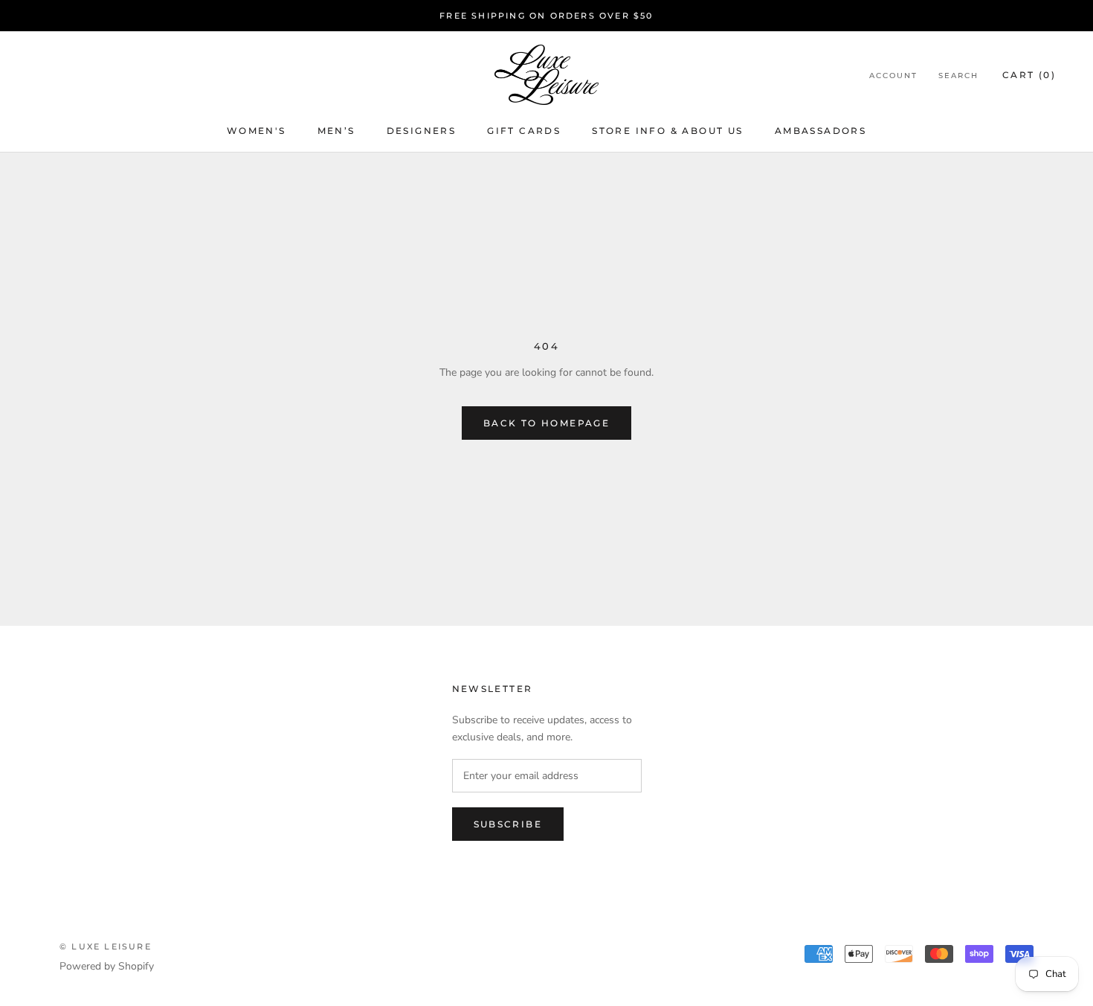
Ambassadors (820, 130)
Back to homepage (546, 423)
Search (958, 75)
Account (893, 75)
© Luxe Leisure (105, 946)
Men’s (336, 130)
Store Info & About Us (667, 130)
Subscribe (508, 824)
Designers (422, 130)
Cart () (1029, 74)
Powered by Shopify (106, 966)
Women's (256, 130)
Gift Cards (524, 130)
